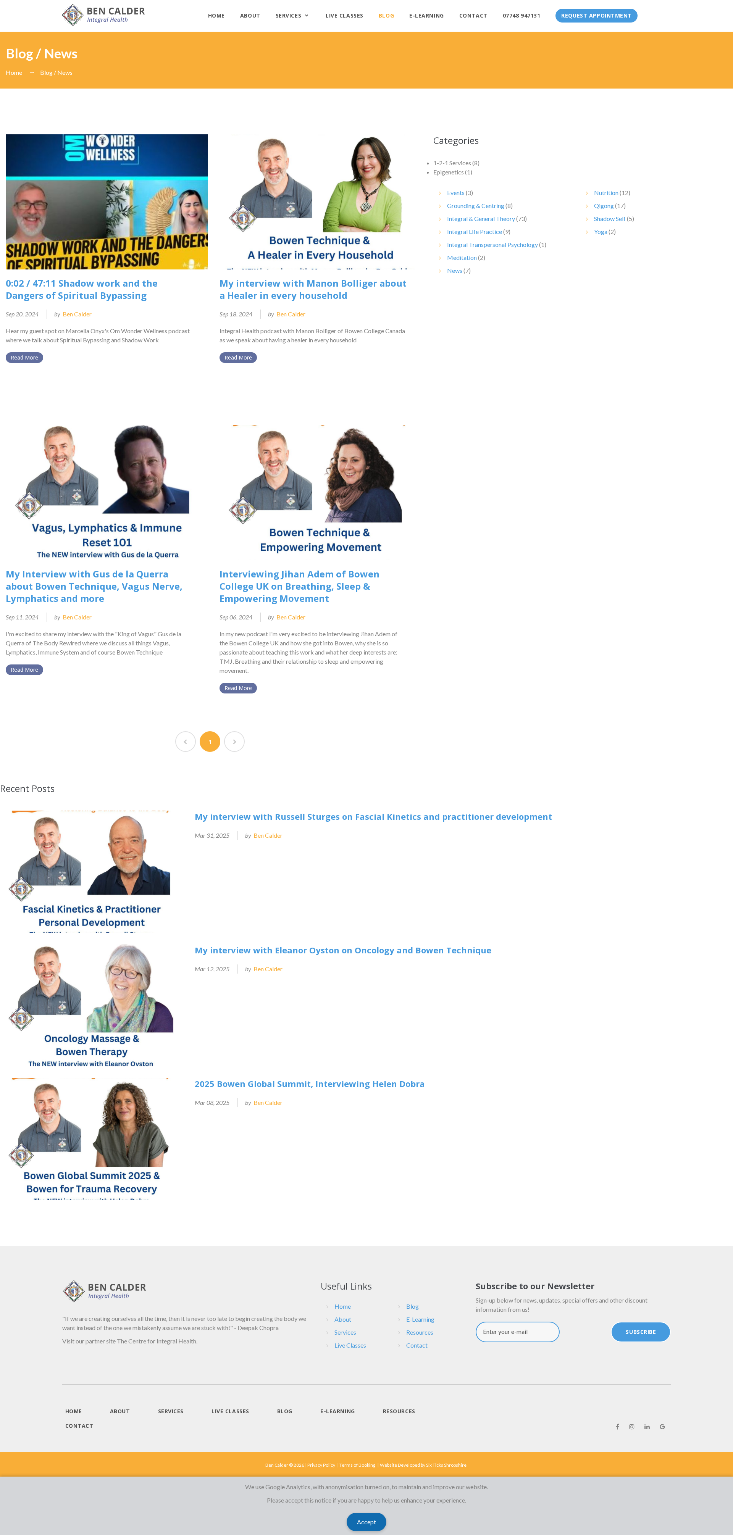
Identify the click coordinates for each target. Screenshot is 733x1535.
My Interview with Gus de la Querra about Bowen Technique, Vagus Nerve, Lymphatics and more (94, 586)
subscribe (641, 1331)
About (250, 15)
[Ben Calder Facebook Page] (617, 1426)
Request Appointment (596, 15)
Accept (366, 1521)
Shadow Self (610, 218)
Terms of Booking (357, 1465)
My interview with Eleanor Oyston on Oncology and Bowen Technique (343, 950)
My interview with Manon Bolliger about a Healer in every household (313, 289)
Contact (473, 15)
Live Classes (344, 15)
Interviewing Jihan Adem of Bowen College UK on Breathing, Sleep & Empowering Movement (299, 586)
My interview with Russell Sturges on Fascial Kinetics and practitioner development (373, 816)
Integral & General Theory (481, 218)
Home (216, 15)
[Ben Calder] (103, 15)
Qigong (604, 205)
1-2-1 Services (452, 162)
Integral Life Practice (474, 231)
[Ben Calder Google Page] (662, 1426)
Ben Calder (77, 314)
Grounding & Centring (475, 205)
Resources (419, 1332)
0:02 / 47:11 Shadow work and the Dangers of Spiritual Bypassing (82, 289)
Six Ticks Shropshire (446, 1465)
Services (288, 15)
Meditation (462, 257)
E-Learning (426, 15)
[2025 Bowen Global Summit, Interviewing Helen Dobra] (91, 1139)
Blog (386, 15)
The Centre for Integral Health (156, 1341)
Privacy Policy (321, 1465)
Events (456, 192)
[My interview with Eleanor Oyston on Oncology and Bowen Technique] (91, 1005)
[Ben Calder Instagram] (632, 1426)
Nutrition (606, 192)
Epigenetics (448, 172)
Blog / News (56, 72)
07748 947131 (522, 15)
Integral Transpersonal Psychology (492, 244)
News (454, 270)
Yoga (600, 231)
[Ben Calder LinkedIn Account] (647, 1426)
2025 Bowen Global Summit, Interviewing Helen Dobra (310, 1083)
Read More (24, 357)
